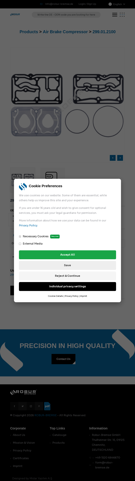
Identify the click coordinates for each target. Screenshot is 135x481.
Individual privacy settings (67, 286)
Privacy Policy (28, 225)
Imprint (83, 296)
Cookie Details (55, 296)
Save (67, 265)
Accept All (67, 254)
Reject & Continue (67, 276)
